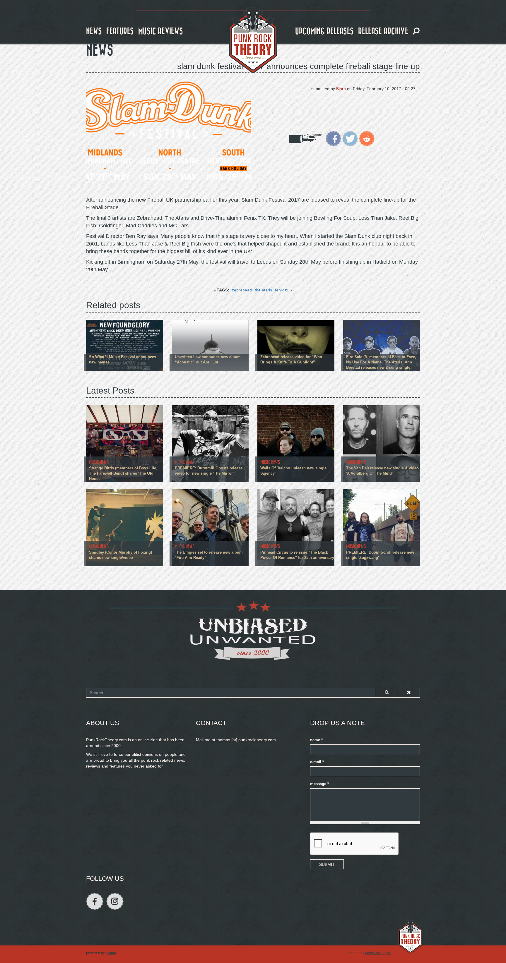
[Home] (253, 40)
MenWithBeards (378, 953)
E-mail (317, 762)
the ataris (263, 290)
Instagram (115, 901)
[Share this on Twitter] (350, 138)
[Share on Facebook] (333, 138)
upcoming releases (324, 31)
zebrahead (242, 290)
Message (319, 784)
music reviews (160, 31)
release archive (383, 31)
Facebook (94, 901)
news (94, 31)
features (120, 31)
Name (316, 740)
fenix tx (281, 290)
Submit (327, 864)
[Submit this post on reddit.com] (367, 138)
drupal (111, 953)
